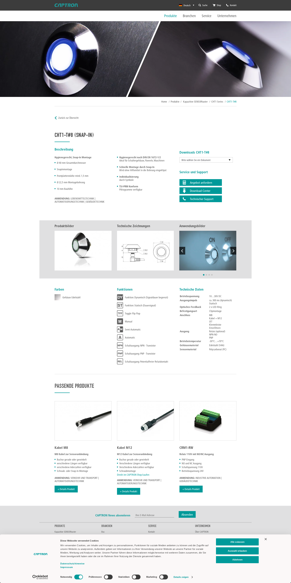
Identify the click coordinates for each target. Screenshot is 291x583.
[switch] (108, 577)
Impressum (66, 567)
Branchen (189, 16)
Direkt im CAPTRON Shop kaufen (133, 474)
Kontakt (151, 531)
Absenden (187, 514)
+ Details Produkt (66, 489)
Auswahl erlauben (237, 551)
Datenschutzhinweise (72, 563)
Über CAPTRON (201, 531)
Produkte (170, 16)
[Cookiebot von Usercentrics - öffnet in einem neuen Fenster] (40, 577)
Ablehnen (237, 559)
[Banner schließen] (266, 539)
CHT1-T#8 (231, 101)
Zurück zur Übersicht (68, 117)
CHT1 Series (217, 101)
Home (164, 101)
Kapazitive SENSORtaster (195, 101)
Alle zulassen (237, 542)
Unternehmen (226, 16)
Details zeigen (181, 577)
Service (206, 16)
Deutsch (187, 5)
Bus (103, 531)
